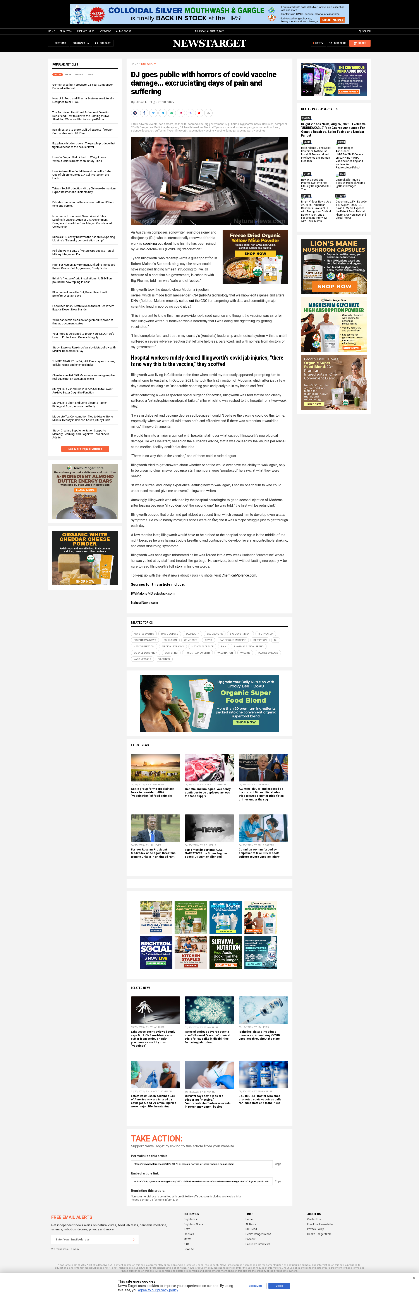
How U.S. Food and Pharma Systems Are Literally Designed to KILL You (316, 184)
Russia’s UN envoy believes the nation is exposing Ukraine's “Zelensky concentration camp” (83, 238)
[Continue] (134, 1239)
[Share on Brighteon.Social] (135, 113)
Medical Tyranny (214, 127)
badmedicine (196, 124)
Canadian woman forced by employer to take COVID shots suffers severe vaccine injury (259, 853)
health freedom (193, 127)
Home (51, 31)
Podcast (251, 1239)
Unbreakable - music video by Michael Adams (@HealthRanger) (350, 183)
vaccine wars (245, 130)
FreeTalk (189, 1234)
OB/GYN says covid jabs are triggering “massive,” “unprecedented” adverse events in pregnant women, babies (207, 1101)
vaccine (209, 130)
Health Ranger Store (319, 1234)
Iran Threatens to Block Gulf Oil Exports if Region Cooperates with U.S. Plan (82, 131)
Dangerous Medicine (152, 127)
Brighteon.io (191, 1219)
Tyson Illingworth (177, 130)
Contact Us (314, 1219)
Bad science (148, 64)
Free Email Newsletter (320, 1224)
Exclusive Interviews (258, 1244)
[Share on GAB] (172, 113)
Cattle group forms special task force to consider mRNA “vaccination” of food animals (152, 792)
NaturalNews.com (144, 603)
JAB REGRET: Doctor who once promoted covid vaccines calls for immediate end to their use (260, 1099)
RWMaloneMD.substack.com (153, 593)
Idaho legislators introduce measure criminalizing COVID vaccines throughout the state (259, 1035)
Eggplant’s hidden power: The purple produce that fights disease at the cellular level (83, 145)
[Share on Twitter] (153, 113)
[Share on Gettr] (199, 113)
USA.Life (189, 1249)
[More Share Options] (208, 113)
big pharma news (250, 124)
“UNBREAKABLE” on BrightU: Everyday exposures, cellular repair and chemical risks (83, 363)
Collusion (267, 124)
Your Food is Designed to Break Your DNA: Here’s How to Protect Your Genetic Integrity (83, 335)
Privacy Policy (315, 1229)
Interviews (105, 31)
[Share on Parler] (181, 113)
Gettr (187, 1229)
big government (214, 124)
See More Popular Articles (85, 448)
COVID (135, 127)
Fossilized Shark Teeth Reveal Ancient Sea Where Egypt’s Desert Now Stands (83, 307)
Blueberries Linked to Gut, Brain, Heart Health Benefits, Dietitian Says (80, 294)
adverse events (148, 124)
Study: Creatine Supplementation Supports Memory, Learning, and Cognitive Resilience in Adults (81, 434)
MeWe (187, 1239)
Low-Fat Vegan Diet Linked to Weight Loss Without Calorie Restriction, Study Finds (79, 159)
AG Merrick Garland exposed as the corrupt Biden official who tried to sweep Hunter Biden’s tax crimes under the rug (261, 794)
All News (251, 1224)
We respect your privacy (65, 1249)
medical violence (235, 127)
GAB (186, 1244)
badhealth (181, 124)
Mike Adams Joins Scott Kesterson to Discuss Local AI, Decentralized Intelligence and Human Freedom (316, 155)
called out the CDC (193, 301)
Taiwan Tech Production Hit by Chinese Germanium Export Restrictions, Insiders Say (84, 190)
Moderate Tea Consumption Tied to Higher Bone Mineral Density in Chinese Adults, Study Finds (82, 418)
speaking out (153, 243)
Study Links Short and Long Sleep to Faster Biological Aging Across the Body (79, 404)
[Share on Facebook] (144, 113)
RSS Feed (251, 1229)
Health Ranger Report (317, 109)
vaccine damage (225, 130)
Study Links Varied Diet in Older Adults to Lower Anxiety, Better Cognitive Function (82, 390)
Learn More (256, 1285)
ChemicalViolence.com (239, 575)
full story (176, 566)
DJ (181, 127)
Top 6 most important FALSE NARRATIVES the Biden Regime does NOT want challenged (206, 853)
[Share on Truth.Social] (190, 113)
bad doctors (166, 124)
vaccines (259, 130)
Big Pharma (232, 124)
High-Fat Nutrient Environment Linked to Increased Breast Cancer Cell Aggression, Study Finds (83, 266)
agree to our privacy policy (158, 1290)
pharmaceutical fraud (266, 127)
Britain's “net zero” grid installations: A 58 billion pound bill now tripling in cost (82, 280)
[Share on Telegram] (163, 113)
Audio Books (123, 31)
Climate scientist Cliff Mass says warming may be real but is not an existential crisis (83, 377)
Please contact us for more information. (155, 1199)
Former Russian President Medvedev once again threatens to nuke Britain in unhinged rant (153, 853)
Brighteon (66, 31)
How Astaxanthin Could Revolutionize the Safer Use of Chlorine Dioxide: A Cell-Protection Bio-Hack (82, 175)
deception (172, 127)
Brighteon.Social (194, 1224)
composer (281, 124)
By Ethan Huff (142, 102)
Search (366, 31)
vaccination (196, 130)
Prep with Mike (85, 31)
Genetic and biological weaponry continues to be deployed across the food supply (208, 792)
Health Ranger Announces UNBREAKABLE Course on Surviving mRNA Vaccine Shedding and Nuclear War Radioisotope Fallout (349, 158)
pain (249, 127)
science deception (142, 130)
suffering (160, 130)
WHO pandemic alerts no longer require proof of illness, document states (82, 321)
